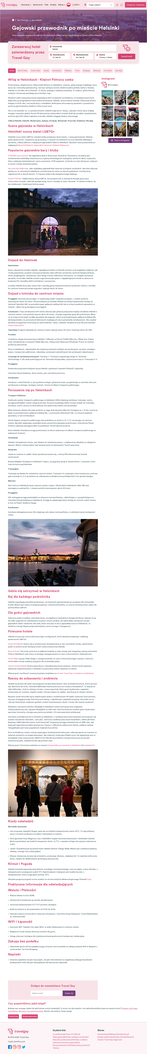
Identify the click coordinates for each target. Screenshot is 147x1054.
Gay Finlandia (22, 20)
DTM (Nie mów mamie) (18, 156)
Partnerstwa (103, 1034)
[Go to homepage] (9, 5)
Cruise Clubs (35, 70)
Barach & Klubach (25, 145)
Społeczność (38, 5)
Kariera (130, 1037)
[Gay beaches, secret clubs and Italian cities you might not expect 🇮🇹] (107, 97)
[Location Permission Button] (85, 5)
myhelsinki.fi (89, 745)
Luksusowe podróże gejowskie (66, 1042)
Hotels (11, 70)
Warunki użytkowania (62, 1040)
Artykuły (53, 5)
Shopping (86, 70)
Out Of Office (73, 1034)
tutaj (89, 879)
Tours (77, 70)
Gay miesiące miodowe (77, 1037)
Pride (46, 5)
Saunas (46, 70)
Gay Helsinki (37, 20)
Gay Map (118, 70)
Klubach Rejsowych (61, 145)
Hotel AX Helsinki (15, 644)
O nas (55, 1034)
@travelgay (113, 85)
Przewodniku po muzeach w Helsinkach (64, 745)
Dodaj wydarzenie (105, 1037)
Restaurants (56, 70)
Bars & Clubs (22, 70)
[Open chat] (121, 4)
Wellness (68, 70)
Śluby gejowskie (59, 1037)
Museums (96, 70)
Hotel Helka (13, 659)
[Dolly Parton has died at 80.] (120, 97)
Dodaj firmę (123, 1034)
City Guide (108, 70)
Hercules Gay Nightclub (18, 168)
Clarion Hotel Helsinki (17, 666)
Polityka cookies (79, 1040)
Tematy (56, 1048)
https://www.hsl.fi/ (16, 325)
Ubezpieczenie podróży (79, 1045)
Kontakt (62, 1034)
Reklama (112, 1034)
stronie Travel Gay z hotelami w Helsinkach (75, 673)
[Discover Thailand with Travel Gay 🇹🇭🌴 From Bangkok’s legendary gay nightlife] (133, 97)
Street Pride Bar (14, 179)
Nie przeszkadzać (60, 1045)
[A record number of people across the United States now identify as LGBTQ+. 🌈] (133, 113)
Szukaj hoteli (126, 56)
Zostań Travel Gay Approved (110, 1040)
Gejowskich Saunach (42, 145)
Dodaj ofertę (119, 1037)
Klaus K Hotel (13, 651)
